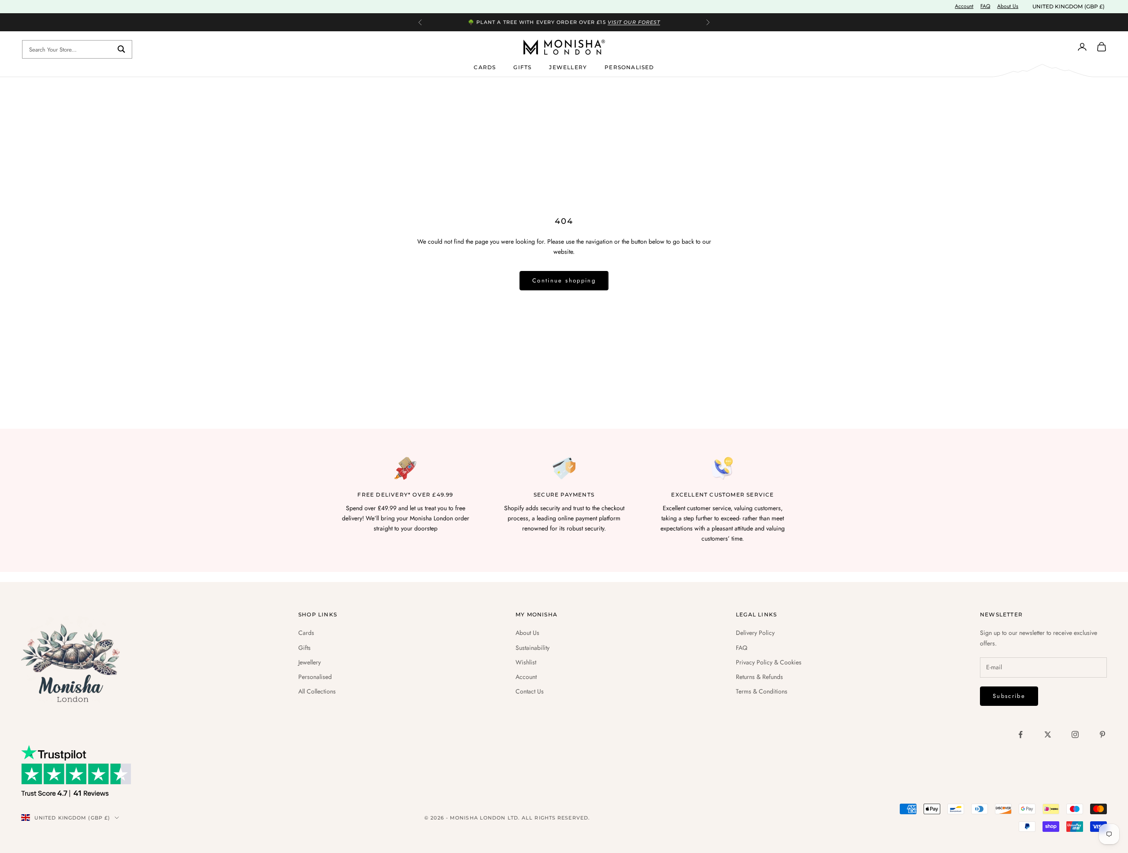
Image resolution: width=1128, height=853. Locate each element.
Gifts (522, 66)
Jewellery (568, 66)
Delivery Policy (755, 632)
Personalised (629, 66)
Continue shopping (564, 280)
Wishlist (526, 662)
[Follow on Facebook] (1020, 734)
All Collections (317, 691)
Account (964, 6)
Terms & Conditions (761, 691)
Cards (485, 66)
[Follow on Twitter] (1047, 734)
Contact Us (530, 691)
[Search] (121, 49)
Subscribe (1009, 696)
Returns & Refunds (759, 676)
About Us (1007, 6)
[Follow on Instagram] (1075, 734)
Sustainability (532, 647)
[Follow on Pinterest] (1102, 734)
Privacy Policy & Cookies (768, 662)
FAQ (985, 6)
